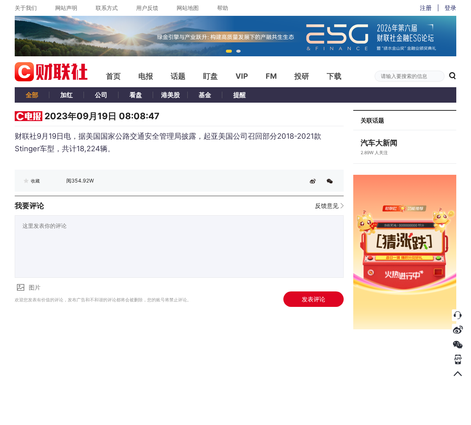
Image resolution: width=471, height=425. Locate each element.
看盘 (136, 95)
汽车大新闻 (379, 142)
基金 (205, 95)
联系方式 (107, 7)
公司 (101, 95)
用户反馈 (147, 7)
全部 (32, 95)
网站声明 (66, 7)
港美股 (170, 95)
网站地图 (188, 7)
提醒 (239, 95)
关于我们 (26, 7)
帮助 (222, 7)
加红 (66, 95)
